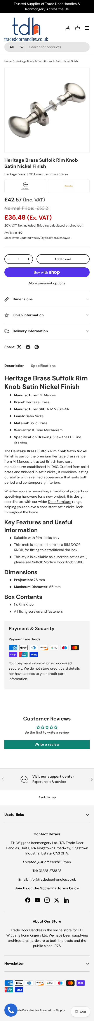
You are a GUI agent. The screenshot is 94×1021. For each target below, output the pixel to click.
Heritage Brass (14, 174)
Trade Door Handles (26, 1010)
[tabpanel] (47, 494)
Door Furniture (59, 501)
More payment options (47, 283)
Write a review (47, 744)
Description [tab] (14, 365)
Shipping (43, 225)
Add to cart (62, 259)
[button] (77, 28)
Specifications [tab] (43, 365)
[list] (47, 110)
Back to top (47, 797)
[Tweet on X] (19, 347)
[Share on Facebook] (28, 347)
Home (8, 61)
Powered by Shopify (52, 1010)
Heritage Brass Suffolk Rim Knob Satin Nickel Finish (47, 61)
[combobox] (47, 47)
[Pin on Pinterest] (36, 347)
